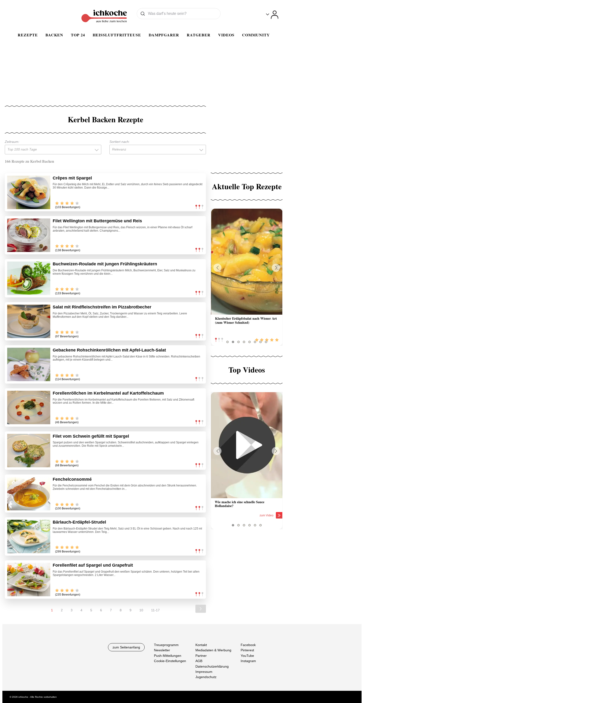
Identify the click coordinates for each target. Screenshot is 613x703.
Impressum (203, 672)
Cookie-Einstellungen (170, 661)
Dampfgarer (164, 35)
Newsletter (162, 650)
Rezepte (28, 35)
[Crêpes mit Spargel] (28, 192)
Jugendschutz (205, 677)
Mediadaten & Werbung (213, 650)
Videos (226, 35)
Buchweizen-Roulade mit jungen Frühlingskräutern (105, 264)
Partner (201, 656)
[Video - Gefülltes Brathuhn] (246, 445)
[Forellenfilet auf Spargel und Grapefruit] (28, 579)
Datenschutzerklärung (212, 666)
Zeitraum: (12, 142)
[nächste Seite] (200, 609)
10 (141, 610)
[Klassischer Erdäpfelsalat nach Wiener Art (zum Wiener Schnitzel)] (246, 262)
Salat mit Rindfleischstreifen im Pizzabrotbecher (102, 307)
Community (256, 35)
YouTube (247, 656)
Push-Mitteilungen (167, 656)
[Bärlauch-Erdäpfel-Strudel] (28, 536)
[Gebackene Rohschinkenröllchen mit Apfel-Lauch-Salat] (28, 364)
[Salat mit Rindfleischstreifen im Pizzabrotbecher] (28, 321)
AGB (198, 661)
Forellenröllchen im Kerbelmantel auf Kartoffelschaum (108, 393)
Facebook (248, 645)
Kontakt (201, 645)
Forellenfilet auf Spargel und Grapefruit (93, 565)
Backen (54, 35)
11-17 (155, 610)
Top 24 (78, 35)
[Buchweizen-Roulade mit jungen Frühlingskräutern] (28, 278)
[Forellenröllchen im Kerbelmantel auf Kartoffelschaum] (28, 407)
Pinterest (247, 650)
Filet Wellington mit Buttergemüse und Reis (97, 220)
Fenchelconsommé (72, 479)
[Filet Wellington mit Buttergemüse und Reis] (28, 235)
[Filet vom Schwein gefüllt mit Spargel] (28, 450)
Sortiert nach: (119, 142)
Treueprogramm (166, 645)
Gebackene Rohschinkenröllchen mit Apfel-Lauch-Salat (109, 350)
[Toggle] (272, 15)
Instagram (248, 661)
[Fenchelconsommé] (28, 493)
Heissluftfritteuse (117, 35)
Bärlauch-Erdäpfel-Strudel (79, 522)
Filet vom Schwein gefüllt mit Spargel (91, 436)
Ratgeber (198, 35)
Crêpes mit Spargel (72, 178)
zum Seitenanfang (126, 647)
